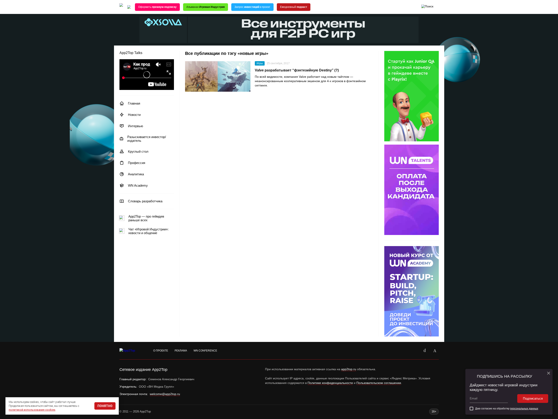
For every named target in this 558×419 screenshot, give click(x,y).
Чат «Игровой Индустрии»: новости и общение (148, 231)
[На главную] (121, 7)
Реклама (181, 350)
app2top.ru (348, 369)
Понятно (104, 406)
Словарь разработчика (145, 201)
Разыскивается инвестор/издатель (146, 138)
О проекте (160, 350)
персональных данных (524, 408)
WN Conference (205, 350)
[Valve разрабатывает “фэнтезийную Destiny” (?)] (217, 76)
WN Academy (138, 185)
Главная (134, 103)
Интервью (135, 126)
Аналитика (136, 174)
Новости (134, 115)
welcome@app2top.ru (165, 394)
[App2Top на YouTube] (415, 351)
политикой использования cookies (32, 409)
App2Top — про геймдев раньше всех (146, 218)
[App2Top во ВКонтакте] (425, 351)
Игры (260, 63)
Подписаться (533, 398)
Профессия (136, 163)
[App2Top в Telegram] (435, 351)
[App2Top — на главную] (131, 350)
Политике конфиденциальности (330, 383)
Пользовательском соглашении (378, 383)
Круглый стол (138, 151)
